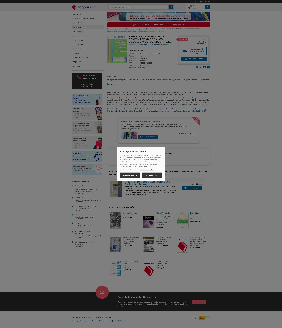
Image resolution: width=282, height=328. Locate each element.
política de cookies (147, 170)
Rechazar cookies (130, 175)
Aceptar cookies (152, 175)
